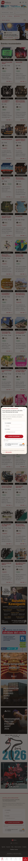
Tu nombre (8, 423)
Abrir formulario (9, 452)
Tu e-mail (7, 429)
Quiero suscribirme (14, 436)
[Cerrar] (23, 409)
